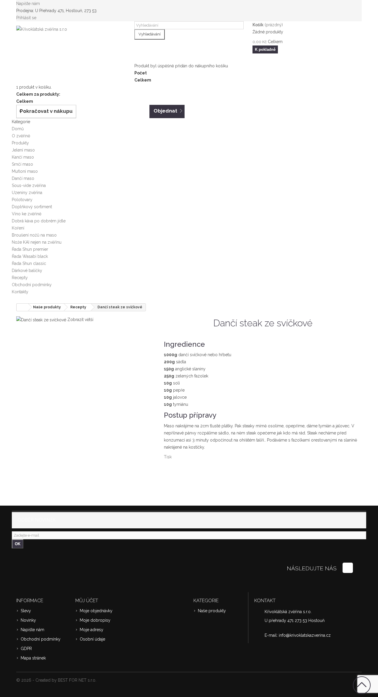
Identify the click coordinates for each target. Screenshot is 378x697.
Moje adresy (91, 629)
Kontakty (20, 291)
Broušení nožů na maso (34, 235)
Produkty (20, 143)
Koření (18, 228)
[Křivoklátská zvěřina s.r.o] (71, 42)
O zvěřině (21, 135)
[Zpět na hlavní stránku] (22, 307)
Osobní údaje (92, 639)
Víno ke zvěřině (26, 213)
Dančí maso (23, 178)
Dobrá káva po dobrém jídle (39, 221)
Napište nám (28, 3)
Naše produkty (212, 610)
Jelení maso (23, 150)
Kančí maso (23, 157)
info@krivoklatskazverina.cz (305, 635)
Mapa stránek (33, 658)
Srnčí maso (22, 164)
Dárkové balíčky (27, 270)
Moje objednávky (96, 610)
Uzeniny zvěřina (27, 192)
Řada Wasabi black (30, 256)
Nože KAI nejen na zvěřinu (36, 242)
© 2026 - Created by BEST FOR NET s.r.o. (56, 680)
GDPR (26, 648)
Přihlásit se (26, 17)
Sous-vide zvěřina (29, 185)
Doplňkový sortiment (32, 206)
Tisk (168, 457)
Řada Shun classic (29, 263)
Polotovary (22, 199)
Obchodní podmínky (32, 284)
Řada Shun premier (30, 249)
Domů (18, 128)
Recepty (20, 277)
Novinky (28, 620)
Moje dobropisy (95, 620)
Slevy (26, 610)
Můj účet (86, 600)
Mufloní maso (25, 171)
